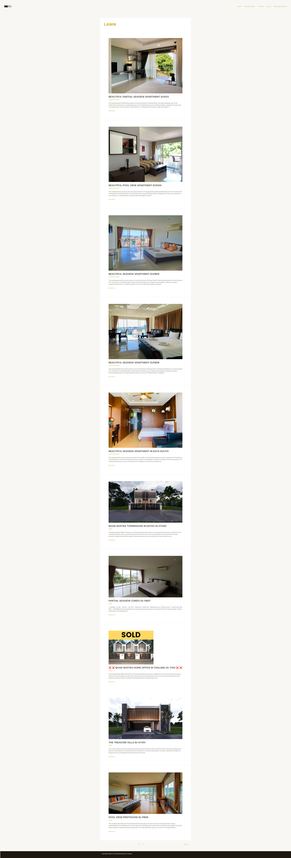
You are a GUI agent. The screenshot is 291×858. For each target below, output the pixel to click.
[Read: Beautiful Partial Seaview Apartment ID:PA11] (145, 65)
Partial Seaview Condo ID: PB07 (130, 600)
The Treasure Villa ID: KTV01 (127, 742)
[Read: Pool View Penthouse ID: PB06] (145, 793)
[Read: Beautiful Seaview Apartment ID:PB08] (145, 331)
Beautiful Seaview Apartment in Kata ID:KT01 (139, 451)
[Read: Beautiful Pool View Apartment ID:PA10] (145, 154)
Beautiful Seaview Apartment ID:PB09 (134, 274)
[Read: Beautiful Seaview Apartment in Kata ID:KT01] (145, 420)
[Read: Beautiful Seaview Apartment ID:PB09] (145, 243)
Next (186, 844)
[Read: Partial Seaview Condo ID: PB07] (145, 576)
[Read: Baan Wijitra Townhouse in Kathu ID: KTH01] (145, 501)
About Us (261, 6)
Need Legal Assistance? (280, 6)
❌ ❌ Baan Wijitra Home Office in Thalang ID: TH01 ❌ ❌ (145, 667)
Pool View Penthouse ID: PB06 (128, 817)
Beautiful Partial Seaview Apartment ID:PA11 (139, 96)
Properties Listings (249, 6)
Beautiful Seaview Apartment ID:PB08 (134, 362)
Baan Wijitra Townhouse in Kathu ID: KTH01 (137, 526)
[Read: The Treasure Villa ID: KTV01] (145, 718)
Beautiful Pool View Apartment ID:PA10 (135, 185)
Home (239, 6)
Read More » (112, 111)
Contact (268, 6)
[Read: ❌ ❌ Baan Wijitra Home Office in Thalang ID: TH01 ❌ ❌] (131, 647)
